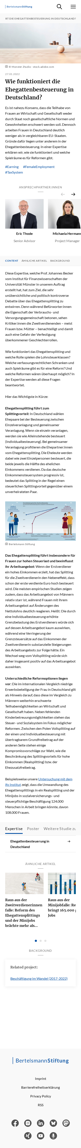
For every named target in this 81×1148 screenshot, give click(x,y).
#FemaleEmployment (39, 167)
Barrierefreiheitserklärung (40, 1087)
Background (60, 260)
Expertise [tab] (14, 828)
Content (11, 260)
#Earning (12, 167)
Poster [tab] (33, 828)
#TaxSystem (14, 172)
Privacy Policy (40, 1096)
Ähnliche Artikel (34, 260)
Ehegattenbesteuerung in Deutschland (29, 844)
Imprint (40, 1078)
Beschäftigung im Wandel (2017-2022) (39, 978)
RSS (40, 1105)
